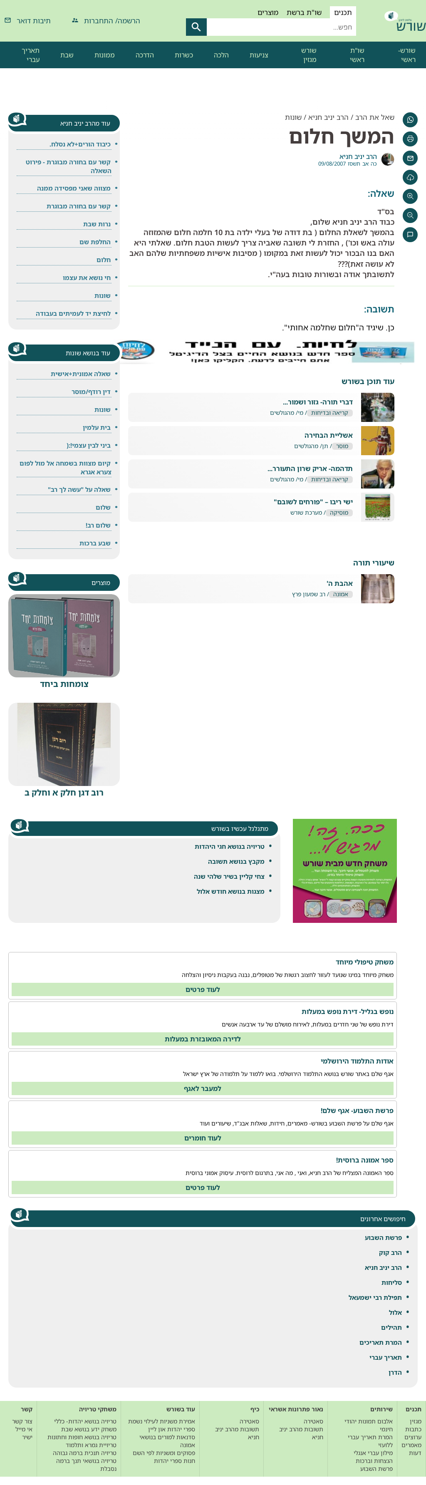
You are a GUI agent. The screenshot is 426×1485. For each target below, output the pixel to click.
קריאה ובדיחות (329, 412)
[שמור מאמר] (410, 177)
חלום (104, 259)
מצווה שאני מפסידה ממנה (74, 188)
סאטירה (313, 1421)
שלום (103, 507)
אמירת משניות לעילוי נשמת (161, 1421)
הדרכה (145, 54)
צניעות (259, 54)
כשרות (184, 54)
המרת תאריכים (380, 1342)
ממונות (104, 54)
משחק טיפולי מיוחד (365, 962)
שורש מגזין (309, 55)
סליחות (391, 1282)
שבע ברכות (95, 543)
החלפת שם (95, 242)
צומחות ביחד (64, 683)
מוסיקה (339, 512)
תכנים (343, 12)
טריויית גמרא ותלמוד (91, 1445)
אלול (395, 1312)
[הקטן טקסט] (410, 215)
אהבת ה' (340, 584)
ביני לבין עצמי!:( (89, 445)
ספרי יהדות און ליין (171, 1429)
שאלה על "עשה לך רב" (79, 489)
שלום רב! (98, 525)
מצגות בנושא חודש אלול (231, 891)
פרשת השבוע (383, 1237)
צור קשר (22, 1421)
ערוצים (412, 1437)
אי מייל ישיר (23, 1433)
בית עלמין (97, 427)
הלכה (221, 54)
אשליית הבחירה (329, 435)
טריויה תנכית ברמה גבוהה (84, 1453)
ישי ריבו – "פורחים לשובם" (313, 502)
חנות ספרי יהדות (174, 1461)
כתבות (413, 1429)
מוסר (342, 446)
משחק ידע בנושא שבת (88, 1429)
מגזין (415, 1421)
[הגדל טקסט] (410, 196)
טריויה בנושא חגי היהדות (230, 846)
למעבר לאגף (202, 1088)
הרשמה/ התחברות (112, 20)
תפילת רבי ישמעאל (375, 1297)
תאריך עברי (31, 55)
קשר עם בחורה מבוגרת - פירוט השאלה (68, 166)
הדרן (395, 1372)
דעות (415, 1453)
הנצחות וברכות (374, 1461)
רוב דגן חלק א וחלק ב (64, 792)
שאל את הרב (374, 117)
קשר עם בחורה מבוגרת (79, 206)
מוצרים (268, 12)
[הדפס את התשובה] (410, 138)
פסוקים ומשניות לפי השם (164, 1453)
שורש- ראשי (407, 55)
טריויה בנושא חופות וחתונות (81, 1437)
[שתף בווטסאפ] (410, 119)
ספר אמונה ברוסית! (365, 1160)
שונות (293, 117)
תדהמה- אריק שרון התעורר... (310, 469)
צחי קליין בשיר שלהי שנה (229, 876)
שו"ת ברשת (304, 12)
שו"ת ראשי (357, 55)
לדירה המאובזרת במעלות (203, 1039)
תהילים (391, 1327)
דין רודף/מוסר (91, 391)
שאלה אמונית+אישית (81, 373)
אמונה (340, 594)
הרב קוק (390, 1252)
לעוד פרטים (203, 989)
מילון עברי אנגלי (373, 1453)
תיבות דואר (34, 20)
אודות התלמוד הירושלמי (357, 1061)
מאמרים (411, 1445)
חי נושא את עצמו (87, 277)
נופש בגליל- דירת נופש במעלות (348, 1011)
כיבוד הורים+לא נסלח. (80, 144)
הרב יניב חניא (383, 1267)
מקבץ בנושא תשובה (236, 861)
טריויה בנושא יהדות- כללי (85, 1421)
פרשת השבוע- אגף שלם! (357, 1110)
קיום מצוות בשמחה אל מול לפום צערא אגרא (65, 467)
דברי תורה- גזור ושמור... (318, 402)
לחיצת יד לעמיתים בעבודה (73, 313)
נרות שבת (97, 224)
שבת (67, 54)
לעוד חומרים (202, 1138)
